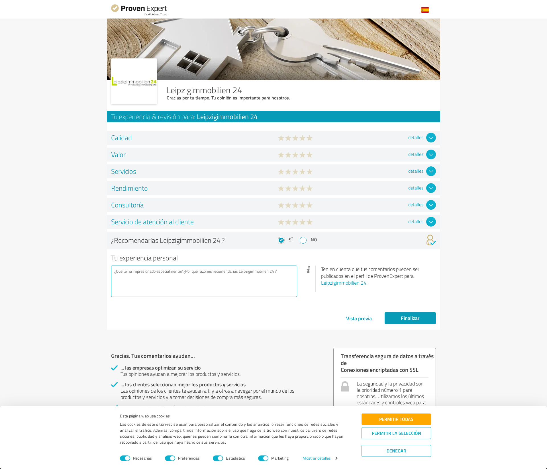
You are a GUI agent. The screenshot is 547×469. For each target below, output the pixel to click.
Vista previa (359, 318)
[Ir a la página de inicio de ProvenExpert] (139, 14)
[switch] (170, 458)
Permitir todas (396, 419)
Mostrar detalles (317, 458)
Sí (291, 239)
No (314, 239)
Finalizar (410, 318)
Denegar (396, 450)
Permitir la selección (396, 433)
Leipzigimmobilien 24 (343, 282)
